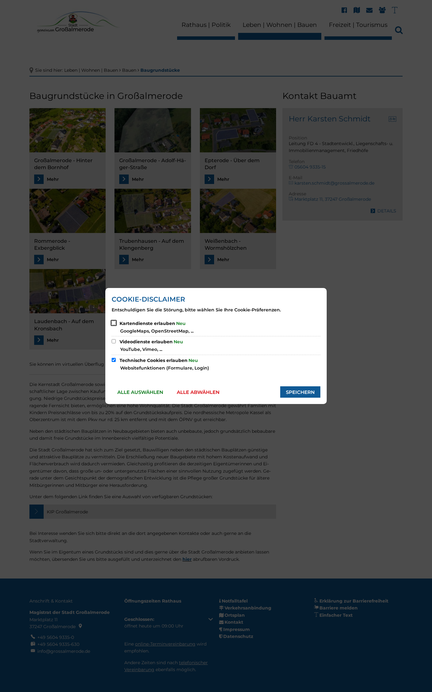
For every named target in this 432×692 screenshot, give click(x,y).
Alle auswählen (140, 392)
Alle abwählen (198, 392)
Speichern (300, 392)
